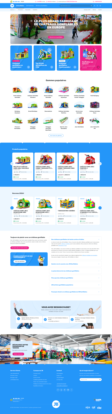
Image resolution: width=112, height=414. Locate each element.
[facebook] (58, 389)
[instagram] (68, 389)
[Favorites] (97, 5)
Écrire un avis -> (16, 401)
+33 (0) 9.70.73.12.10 (61, 383)
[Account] (94, 5)
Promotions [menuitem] (20, 9)
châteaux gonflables (65, 243)
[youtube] (64, 389)
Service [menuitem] (94, 9)
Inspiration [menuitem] (35, 9)
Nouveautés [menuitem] (27, 9)
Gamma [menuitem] (12, 9)
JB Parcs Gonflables (41, 5)
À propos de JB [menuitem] (87, 9)
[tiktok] (71, 389)
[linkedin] (61, 389)
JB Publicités (30, 5)
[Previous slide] (12, 163)
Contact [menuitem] (100, 9)
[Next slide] (100, 163)
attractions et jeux (62, 245)
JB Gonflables (20, 5)
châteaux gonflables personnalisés (89, 255)
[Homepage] (12, 5)
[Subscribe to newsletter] (100, 379)
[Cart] (100, 5)
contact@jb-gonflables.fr (62, 385)
